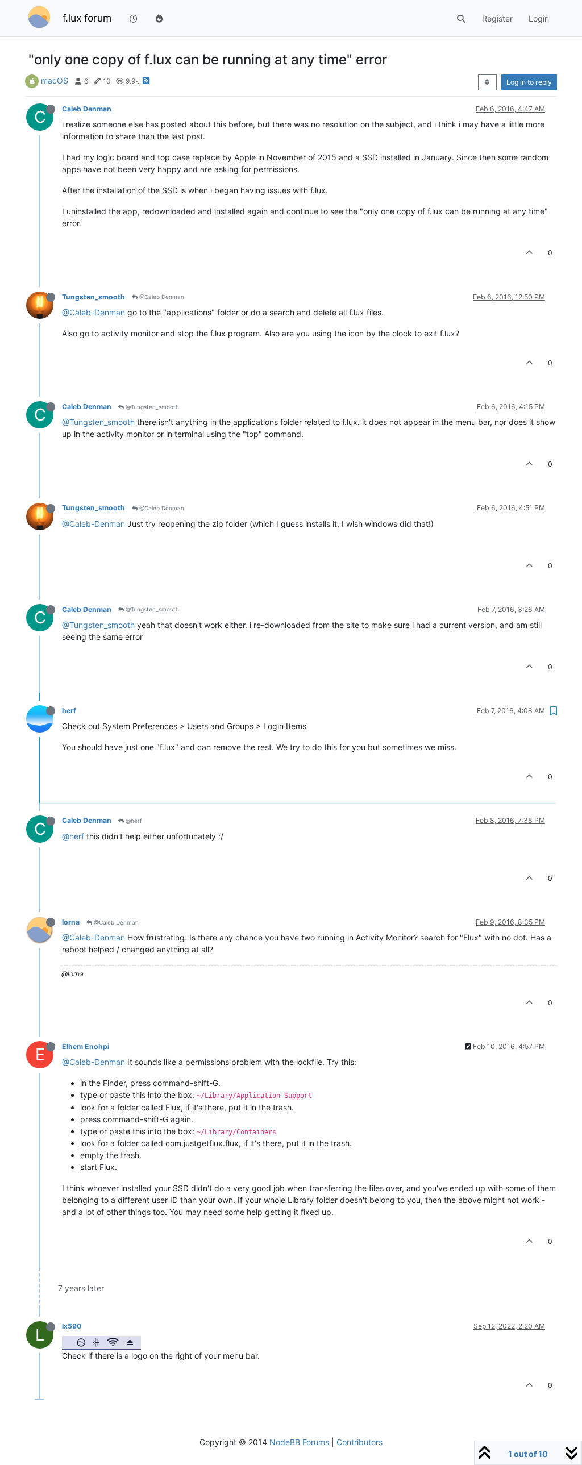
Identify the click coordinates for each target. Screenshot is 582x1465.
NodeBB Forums (299, 1442)
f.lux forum (87, 18)
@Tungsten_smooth (151, 406)
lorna (71, 922)
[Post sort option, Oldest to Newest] (487, 82)
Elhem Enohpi (85, 1046)
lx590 (71, 1326)
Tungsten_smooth (93, 297)
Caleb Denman (86, 109)
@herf (133, 820)
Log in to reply (529, 82)
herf (69, 710)
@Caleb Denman (161, 296)
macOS (54, 80)
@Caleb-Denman (93, 312)
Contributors (359, 1442)
